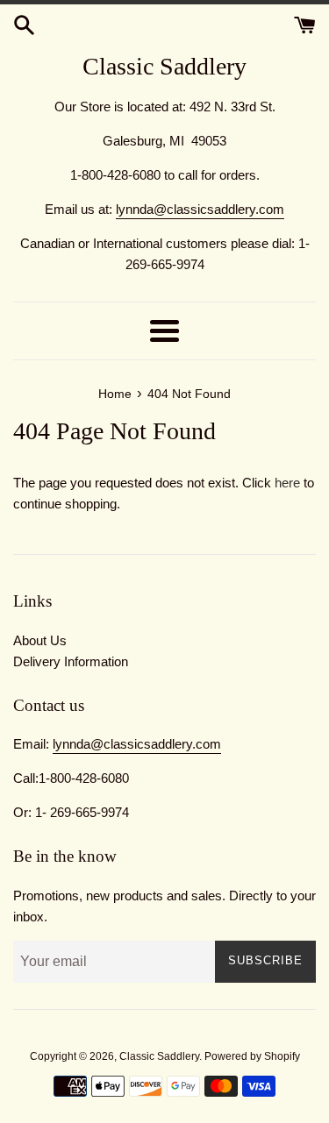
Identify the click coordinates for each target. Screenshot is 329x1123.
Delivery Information (70, 661)
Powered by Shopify (252, 1056)
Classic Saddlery (164, 66)
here (287, 482)
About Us (40, 640)
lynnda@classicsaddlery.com (200, 209)
